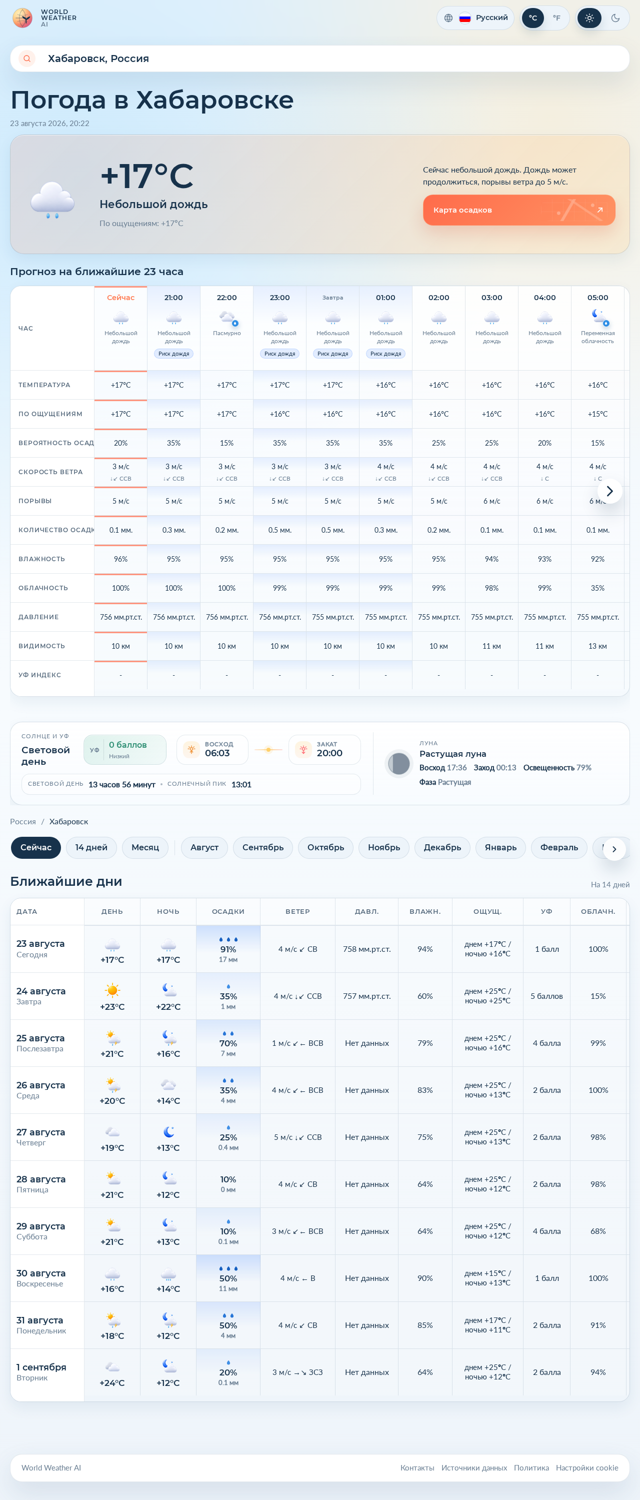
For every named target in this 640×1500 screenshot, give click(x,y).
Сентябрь (263, 847)
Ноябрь (384, 847)
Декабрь (442, 847)
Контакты (417, 1467)
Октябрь (326, 847)
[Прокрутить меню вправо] (614, 849)
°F (556, 18)
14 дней (92, 847)
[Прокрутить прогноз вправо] (610, 491)
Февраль (559, 847)
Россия (23, 821)
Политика (531, 1467)
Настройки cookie (587, 1467)
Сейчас (36, 847)
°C (533, 18)
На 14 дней (610, 884)
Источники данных (474, 1467)
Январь (500, 847)
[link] (519, 210)
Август (204, 847)
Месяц (145, 847)
